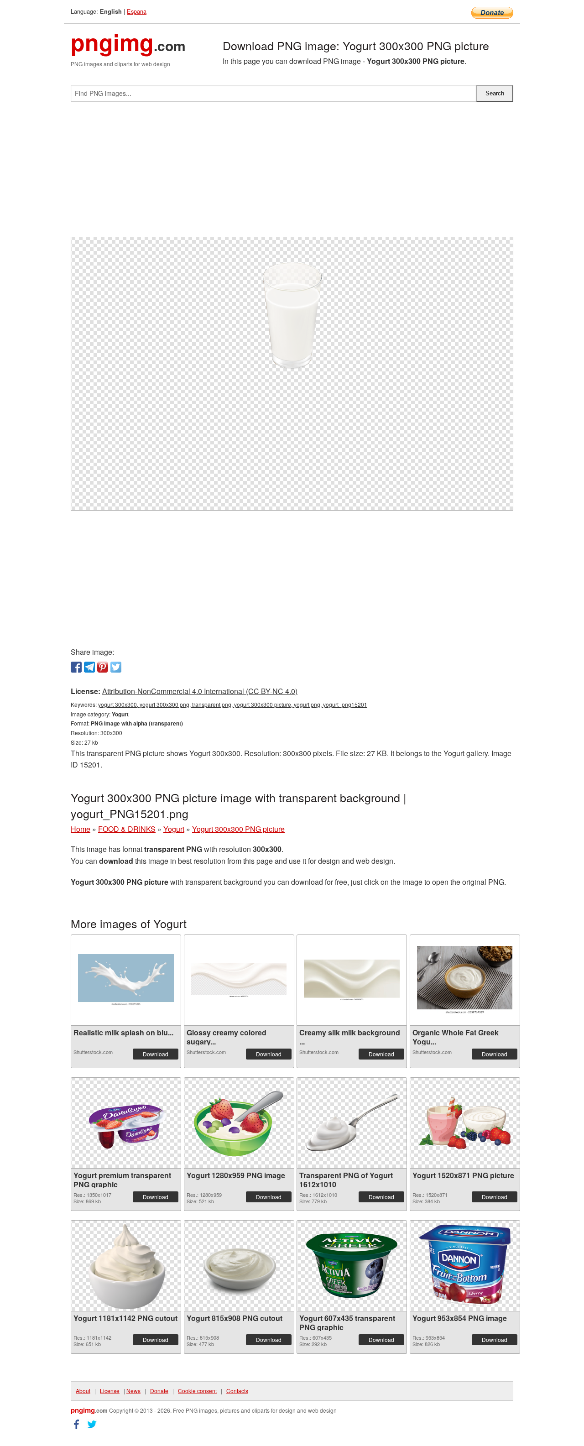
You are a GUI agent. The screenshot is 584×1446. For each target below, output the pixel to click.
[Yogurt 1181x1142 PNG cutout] (126, 1265)
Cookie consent (197, 1390)
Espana (136, 11)
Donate (159, 1390)
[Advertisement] (292, 173)
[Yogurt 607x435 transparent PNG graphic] (351, 1265)
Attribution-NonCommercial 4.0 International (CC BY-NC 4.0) (199, 691)
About (83, 1390)
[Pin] (102, 667)
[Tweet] (115, 667)
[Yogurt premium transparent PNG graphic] (126, 1123)
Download (155, 1054)
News (133, 1390)
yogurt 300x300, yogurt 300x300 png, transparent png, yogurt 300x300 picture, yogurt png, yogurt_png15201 (232, 704)
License (110, 1390)
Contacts (237, 1390)
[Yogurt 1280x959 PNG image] (239, 1123)
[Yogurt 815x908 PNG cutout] (238, 1265)
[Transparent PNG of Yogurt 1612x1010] (351, 1122)
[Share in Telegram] (89, 667)
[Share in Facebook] (76, 667)
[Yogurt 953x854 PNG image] (465, 1265)
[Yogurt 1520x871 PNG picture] (465, 1123)
